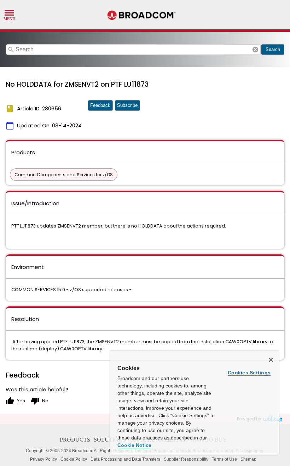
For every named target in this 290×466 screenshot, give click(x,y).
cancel (255, 49)
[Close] (271, 360)
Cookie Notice (134, 445)
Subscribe (127, 105)
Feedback (100, 105)
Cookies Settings (249, 372)
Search (273, 49)
